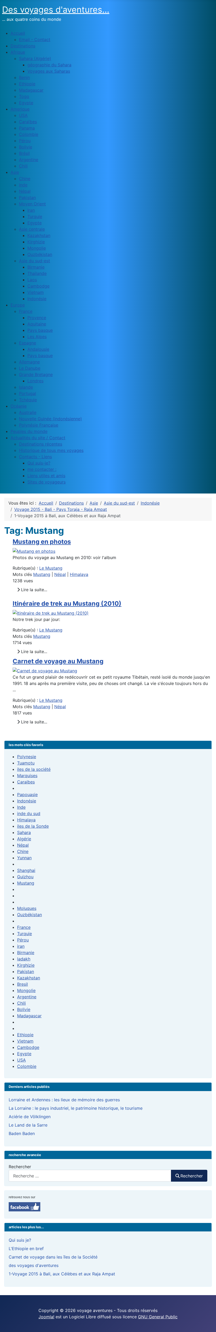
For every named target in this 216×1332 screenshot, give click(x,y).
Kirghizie (26, 965)
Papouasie (27, 794)
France (24, 927)
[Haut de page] (207, 1322)
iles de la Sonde (33, 826)
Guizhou (25, 876)
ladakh (23, 958)
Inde (21, 807)
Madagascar (29, 1015)
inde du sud (28, 813)
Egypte (24, 1053)
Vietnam (25, 1041)
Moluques (26, 908)
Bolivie (23, 1009)
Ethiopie (25, 1034)
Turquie (24, 933)
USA (21, 1060)
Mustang (41, 574)
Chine (22, 851)
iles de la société (34, 769)
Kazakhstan (28, 977)
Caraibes (26, 782)
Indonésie (26, 800)
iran (20, 946)
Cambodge (28, 1047)
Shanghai (26, 870)
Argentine (26, 996)
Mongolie (26, 990)
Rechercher (20, 1166)
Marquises (27, 775)
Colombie (26, 1066)
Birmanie (25, 952)
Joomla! (46, 1316)
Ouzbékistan (29, 914)
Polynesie (26, 756)
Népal (60, 574)
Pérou (23, 940)
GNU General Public (158, 1316)
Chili (21, 1003)
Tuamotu (26, 763)
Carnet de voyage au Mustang (58, 661)
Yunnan (24, 857)
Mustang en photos (42, 541)
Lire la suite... (33, 589)
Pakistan (25, 971)
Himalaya (79, 574)
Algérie (24, 838)
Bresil (22, 984)
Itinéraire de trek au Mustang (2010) (67, 603)
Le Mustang (50, 568)
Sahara (24, 832)
